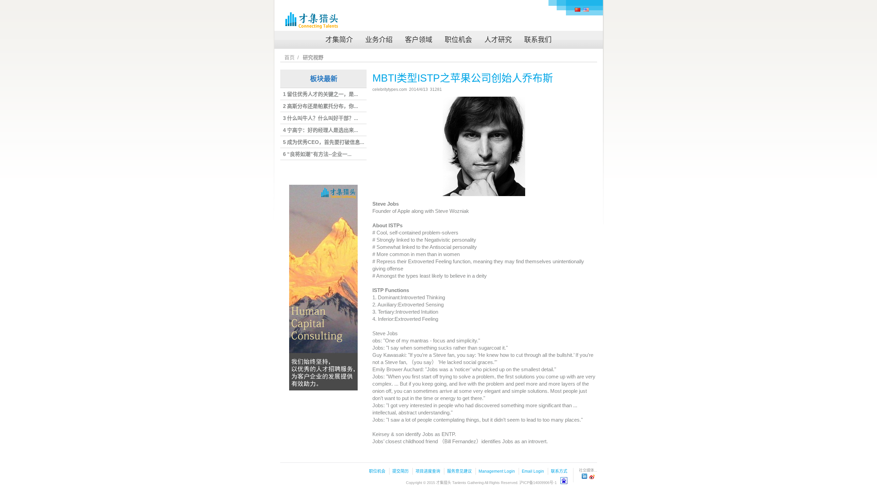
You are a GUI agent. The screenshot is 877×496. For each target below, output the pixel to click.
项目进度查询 (428, 471)
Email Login (533, 471)
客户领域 (418, 40)
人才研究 (498, 40)
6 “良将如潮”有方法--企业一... (317, 154)
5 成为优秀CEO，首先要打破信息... (323, 142)
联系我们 (538, 40)
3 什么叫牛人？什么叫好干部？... (320, 118)
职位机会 (458, 40)
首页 (289, 57)
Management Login (497, 471)
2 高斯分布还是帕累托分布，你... (320, 106)
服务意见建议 (459, 471)
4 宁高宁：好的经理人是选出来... (320, 130)
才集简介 (339, 40)
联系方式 (559, 471)
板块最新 (323, 79)
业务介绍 (379, 40)
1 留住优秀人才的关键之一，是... (320, 94)
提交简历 (400, 471)
